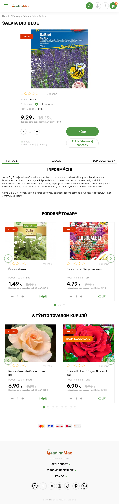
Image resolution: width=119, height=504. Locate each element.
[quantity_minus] (12, 296)
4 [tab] (57, 407)
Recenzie (55, 160)
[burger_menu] (6, 6)
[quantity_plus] (23, 296)
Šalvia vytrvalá (17, 269)
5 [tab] (62, 407)
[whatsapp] (84, 486)
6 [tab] (66, 407)
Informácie (11, 160)
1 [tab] (55, 305)
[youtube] (59, 486)
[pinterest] (76, 486)
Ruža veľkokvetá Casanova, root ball (27, 373)
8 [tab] (75, 407)
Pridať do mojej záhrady (82, 143)
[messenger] (35, 486)
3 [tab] (64, 305)
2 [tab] (59, 305)
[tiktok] (67, 486)
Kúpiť (82, 131)
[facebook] (43, 486)
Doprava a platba (104, 160)
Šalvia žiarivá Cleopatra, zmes (85, 269)
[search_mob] (89, 5)
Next (111, 258)
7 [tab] (71, 407)
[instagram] (51, 486)
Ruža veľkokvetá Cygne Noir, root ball (87, 373)
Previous (8, 258)
